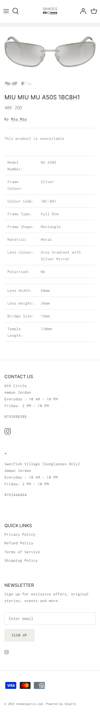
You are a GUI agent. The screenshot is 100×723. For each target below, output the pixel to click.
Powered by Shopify (61, 704)
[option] (50, 52)
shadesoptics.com (29, 704)
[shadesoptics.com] (50, 11)
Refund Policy (18, 543)
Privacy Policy (20, 534)
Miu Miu (19, 119)
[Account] (82, 11)
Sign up (19, 635)
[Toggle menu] (6, 11)
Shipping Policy (21, 560)
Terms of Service (22, 552)
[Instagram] (7, 431)
